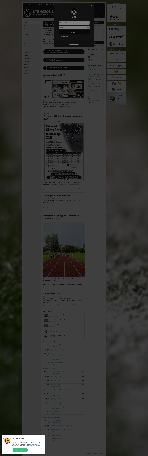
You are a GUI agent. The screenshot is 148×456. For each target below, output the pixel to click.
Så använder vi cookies (33, 445)
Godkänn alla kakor (20, 450)
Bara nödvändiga (35, 450)
